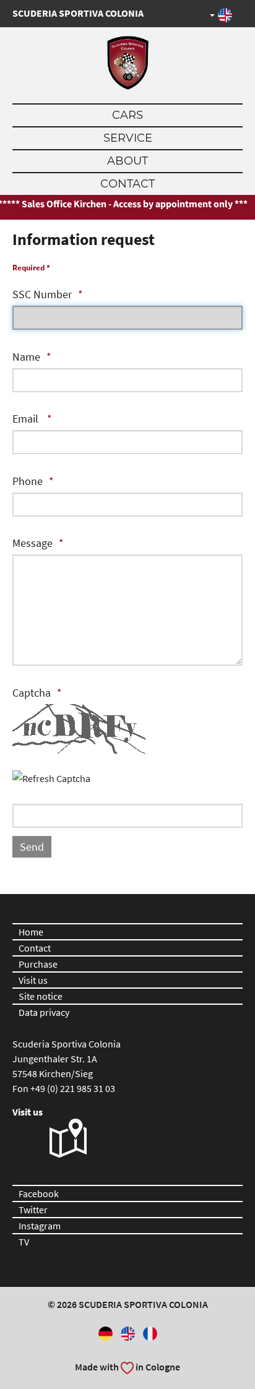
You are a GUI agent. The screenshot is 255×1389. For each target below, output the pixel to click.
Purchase (38, 964)
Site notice (41, 996)
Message (32, 543)
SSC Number (42, 294)
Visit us (33, 980)
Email (26, 418)
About (127, 161)
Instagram (40, 1225)
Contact (127, 184)
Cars (127, 115)
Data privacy (44, 1012)
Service (127, 138)
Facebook (39, 1193)
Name (26, 357)
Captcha (31, 693)
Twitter (33, 1209)
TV (24, 1242)
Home (31, 932)
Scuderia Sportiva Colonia (78, 13)
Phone (27, 481)
